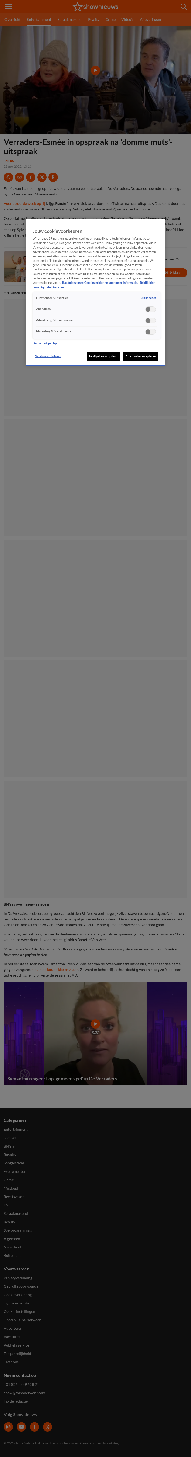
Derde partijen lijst (45, 343)
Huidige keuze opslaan (103, 356)
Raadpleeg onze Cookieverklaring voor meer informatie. (100, 282)
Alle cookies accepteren (141, 356)
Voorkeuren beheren (48, 356)
